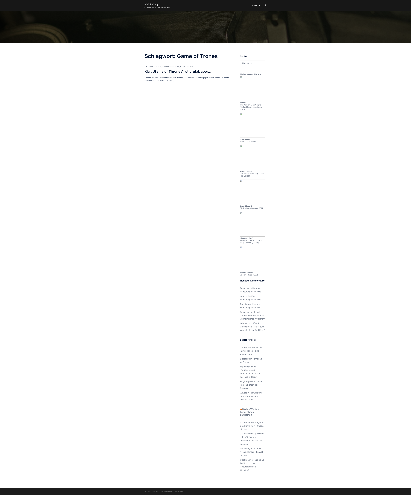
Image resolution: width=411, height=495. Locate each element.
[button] (266, 5)
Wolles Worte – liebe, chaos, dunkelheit (249, 412)
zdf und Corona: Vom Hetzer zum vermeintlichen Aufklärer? (252, 315)
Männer (183, 67)
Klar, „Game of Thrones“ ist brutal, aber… (177, 71)
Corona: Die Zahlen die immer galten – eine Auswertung (251, 351)
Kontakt (255, 5)
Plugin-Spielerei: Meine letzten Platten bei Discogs (251, 385)
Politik (190, 67)
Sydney (180, 491)
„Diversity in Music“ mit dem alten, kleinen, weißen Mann (251, 396)
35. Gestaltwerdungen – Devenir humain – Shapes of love (252, 426)
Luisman (244, 323)
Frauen (159, 67)
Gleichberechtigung (170, 67)
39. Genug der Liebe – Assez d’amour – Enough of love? (251, 452)
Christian (244, 304)
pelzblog (151, 4)
